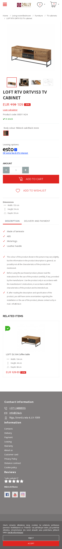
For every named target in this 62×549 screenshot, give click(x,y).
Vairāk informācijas (15, 532)
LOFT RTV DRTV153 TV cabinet (19, 18)
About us (8, 450)
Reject (31, 538)
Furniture (39, 15)
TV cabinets (52, 15)
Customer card (11, 454)
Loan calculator (10, 109)
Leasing (8, 441)
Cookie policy (10, 467)
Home (5, 15)
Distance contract (12, 463)
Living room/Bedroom (21, 15)
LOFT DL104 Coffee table (18, 354)
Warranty (8, 446)
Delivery (8, 433)
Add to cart (34, 179)
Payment (8, 437)
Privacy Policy (10, 458)
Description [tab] (12, 220)
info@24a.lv (16, 304)
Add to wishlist (34, 190)
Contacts (8, 428)
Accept (31, 543)
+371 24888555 (17, 408)
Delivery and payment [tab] (37, 220)
